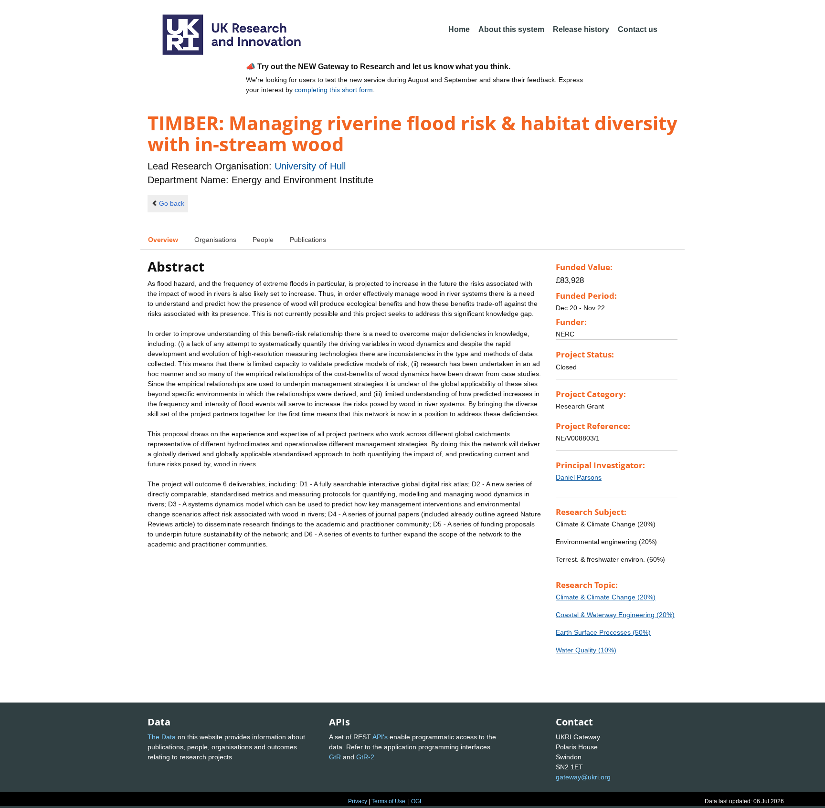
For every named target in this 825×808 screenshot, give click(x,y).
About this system (511, 29)
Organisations (215, 239)
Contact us (637, 29)
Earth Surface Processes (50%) (603, 632)
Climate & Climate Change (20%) (606, 597)
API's (380, 737)
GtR (335, 757)
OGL (417, 801)
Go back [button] (171, 203)
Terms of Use (388, 801)
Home (459, 29)
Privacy (357, 801)
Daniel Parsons (579, 477)
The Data (162, 737)
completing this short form (334, 90)
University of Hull (310, 166)
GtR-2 (365, 757)
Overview (163, 239)
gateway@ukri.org (583, 777)
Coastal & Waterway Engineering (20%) (615, 615)
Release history (581, 29)
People (263, 239)
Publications (308, 239)
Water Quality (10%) (586, 650)
